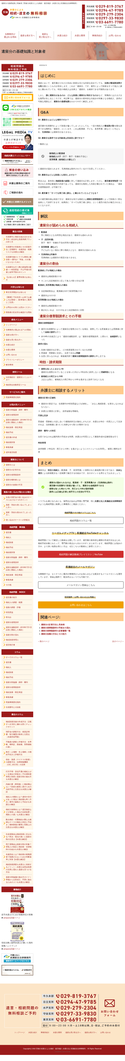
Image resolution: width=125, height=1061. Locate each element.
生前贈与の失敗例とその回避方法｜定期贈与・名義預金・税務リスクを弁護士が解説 (18, 249)
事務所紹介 (97, 35)
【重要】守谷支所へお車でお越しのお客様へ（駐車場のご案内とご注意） (18, 299)
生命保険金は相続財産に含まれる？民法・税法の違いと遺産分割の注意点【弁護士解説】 (18, 836)
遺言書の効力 (11, 597)
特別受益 (9, 612)
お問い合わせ (115, 35)
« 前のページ (43, 641)
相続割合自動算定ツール (16, 384)
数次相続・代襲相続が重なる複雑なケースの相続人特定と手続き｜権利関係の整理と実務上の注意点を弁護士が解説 (18, 823)
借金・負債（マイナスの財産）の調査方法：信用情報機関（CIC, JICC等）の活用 (18, 762)
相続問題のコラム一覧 (81, 520)
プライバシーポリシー (15, 359)
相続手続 (9, 432)
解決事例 (9, 364)
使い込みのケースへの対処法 (18, 519)
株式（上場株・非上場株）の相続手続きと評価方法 (18, 753)
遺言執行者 (10, 644)
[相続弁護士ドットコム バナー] (17, 161)
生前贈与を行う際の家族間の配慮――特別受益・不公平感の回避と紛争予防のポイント (18, 269)
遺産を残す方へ (27, 35)
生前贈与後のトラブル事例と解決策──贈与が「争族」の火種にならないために (18, 259)
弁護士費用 (80, 35)
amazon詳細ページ (11, 917)
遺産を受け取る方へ (45, 35)
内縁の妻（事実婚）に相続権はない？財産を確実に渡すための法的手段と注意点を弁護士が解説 (18, 788)
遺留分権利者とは (13, 479)
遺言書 (8, 532)
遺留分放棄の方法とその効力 (54, 633)
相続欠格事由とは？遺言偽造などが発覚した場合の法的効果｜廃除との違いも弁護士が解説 (18, 812)
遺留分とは (10, 464)
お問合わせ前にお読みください (18, 307)
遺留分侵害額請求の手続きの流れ (55, 627)
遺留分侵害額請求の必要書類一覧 (55, 630)
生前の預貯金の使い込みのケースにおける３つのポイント (18, 498)
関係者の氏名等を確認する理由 (18, 312)
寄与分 (8, 617)
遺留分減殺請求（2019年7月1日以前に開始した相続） (19, 420)
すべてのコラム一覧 (14, 657)
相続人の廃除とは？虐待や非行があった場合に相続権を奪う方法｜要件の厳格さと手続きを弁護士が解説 (18, 800)
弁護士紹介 (62, 35)
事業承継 (9, 447)
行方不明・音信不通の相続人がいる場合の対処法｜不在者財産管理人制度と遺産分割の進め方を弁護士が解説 (18, 775)
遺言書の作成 (11, 437)
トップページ (11, 324)
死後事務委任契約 (13, 397)
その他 (8, 584)
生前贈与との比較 (13, 707)
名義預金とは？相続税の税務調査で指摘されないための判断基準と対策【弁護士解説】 (18, 857)
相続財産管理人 (12, 639)
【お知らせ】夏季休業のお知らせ (18, 278)
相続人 (8, 537)
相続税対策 (10, 442)
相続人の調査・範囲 (14, 602)
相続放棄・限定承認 (14, 427)
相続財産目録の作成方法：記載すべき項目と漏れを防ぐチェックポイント (18, 724)
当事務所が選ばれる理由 (10, 35)
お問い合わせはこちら (81, 604)
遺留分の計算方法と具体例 (53, 624)
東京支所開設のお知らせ (16, 292)
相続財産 (9, 542)
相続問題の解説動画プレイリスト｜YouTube (81, 554)
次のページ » (118, 641)
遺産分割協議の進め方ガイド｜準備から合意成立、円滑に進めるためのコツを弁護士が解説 (18, 879)
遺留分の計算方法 (13, 469)
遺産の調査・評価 (13, 607)
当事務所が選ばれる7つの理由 (18, 329)
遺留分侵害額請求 (13, 474)
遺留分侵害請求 (12, 414)
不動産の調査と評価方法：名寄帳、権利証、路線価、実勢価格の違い (18, 744)
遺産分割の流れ (12, 634)
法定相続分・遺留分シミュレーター (18, 378)
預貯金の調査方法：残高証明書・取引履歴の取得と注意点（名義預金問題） (18, 734)
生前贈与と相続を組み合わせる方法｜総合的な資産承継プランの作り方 (18, 239)
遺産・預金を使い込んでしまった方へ (18, 505)
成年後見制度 (11, 452)
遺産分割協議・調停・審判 (17, 409)
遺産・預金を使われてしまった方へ (18, 513)
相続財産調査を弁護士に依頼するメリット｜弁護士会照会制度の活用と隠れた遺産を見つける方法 (18, 868)
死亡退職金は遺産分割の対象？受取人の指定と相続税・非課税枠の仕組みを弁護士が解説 (18, 846)
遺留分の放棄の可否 (14, 484)
